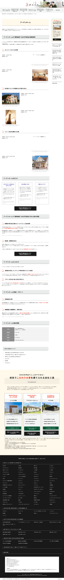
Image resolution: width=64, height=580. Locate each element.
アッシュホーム (36, 474)
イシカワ (4, 476)
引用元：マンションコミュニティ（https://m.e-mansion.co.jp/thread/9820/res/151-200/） (8, 202)
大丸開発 (19, 513)
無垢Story (35, 497)
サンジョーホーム (36, 493)
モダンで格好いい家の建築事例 (54, 541)
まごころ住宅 (20, 497)
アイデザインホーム (6, 472)
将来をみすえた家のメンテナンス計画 (55, 522)
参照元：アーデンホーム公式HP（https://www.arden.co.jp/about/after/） (12, 235)
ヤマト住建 (35, 502)
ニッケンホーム (20, 491)
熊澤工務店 (35, 467)
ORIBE (4, 478)
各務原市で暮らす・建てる (7, 534)
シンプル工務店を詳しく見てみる (13, 428)
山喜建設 (51, 504)
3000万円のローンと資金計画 (38, 522)
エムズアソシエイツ (6, 467)
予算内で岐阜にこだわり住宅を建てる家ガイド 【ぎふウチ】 (54, 0)
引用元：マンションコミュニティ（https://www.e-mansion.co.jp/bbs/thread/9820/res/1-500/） (42, 198)
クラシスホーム (36, 478)
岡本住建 (6, 360)
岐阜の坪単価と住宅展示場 (7, 532)
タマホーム (20, 489)
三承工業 (19, 465)
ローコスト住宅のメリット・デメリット (24, 522)
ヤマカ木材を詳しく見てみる (50, 428)
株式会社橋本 (5, 493)
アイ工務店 (35, 469)
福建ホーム (35, 495)
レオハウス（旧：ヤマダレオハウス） (23, 504)
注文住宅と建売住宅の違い (7, 522)
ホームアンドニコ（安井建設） (7, 495)
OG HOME (4, 465)
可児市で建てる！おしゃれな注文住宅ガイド (12, 562)
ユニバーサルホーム (52, 502)
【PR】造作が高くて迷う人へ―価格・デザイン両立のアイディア (15, 354)
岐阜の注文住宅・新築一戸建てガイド (11, 559)
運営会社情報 (54, 83)
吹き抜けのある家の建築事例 (38, 541)
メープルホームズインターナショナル (55, 497)
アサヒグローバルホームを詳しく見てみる (31, 429)
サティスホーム (7, 362)
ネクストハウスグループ (37, 491)
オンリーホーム (20, 478)
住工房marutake (52, 491)
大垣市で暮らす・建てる (37, 532)
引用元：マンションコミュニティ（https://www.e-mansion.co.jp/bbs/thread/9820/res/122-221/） (25, 199)
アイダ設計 (51, 469)
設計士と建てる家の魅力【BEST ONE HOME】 (12, 564)
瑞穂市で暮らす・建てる (53, 532)
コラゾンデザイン (36, 480)
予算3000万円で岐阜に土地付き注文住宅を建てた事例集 (56, 71)
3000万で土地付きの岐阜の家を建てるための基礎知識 (56, 58)
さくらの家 (51, 465)
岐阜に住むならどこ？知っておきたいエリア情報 (56, 65)
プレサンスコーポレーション (54, 513)
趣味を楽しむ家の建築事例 (22, 541)
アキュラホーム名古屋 (6, 474)
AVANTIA (35, 472)
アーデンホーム (52, 467)
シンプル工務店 (5, 487)
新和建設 (4, 513)
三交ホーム (35, 482)
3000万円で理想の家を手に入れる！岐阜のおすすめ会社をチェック (25, 208)
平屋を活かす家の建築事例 (7, 543)
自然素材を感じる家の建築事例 (22, 543)
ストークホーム (20, 487)
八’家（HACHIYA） (21, 493)
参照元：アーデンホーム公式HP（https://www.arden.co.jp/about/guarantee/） (13, 316)
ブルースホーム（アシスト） (7, 497)
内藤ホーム (35, 513)
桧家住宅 (51, 493)
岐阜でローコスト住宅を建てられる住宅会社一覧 (12, 356)
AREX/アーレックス (5, 469)
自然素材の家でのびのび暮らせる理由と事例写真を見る (50, 433)
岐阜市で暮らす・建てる (22, 532)
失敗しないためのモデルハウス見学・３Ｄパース (9, 525)
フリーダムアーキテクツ (53, 495)
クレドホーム (20, 480)
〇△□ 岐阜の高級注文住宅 (10, 566)
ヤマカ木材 (20, 502)
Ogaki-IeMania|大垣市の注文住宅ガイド (11, 563)
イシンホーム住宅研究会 (22, 476)
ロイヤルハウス (36, 504)
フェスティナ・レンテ (21, 495)
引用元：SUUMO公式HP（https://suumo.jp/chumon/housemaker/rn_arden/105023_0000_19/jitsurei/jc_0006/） (40, 151)
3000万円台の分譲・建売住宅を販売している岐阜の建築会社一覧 (56, 52)
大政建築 (4, 489)
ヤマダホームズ (5, 502)
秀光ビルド (35, 465)
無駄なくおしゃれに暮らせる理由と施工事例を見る (13, 433)
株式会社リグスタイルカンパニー (7, 504)
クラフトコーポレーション (53, 478)
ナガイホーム (5, 491)
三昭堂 (51, 482)
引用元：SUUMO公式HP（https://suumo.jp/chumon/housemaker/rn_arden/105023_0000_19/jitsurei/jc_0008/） (10, 105)
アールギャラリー (21, 469)
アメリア (51, 474)
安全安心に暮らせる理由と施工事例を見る (31, 434)
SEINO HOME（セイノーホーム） (39, 487)
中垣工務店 (20, 467)
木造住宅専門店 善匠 (6, 499)
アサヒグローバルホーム (22, 474)
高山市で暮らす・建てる (22, 534)
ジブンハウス (7, 358)
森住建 (19, 499)
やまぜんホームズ (52, 499)
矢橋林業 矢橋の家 (37, 499)
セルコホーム (51, 487)
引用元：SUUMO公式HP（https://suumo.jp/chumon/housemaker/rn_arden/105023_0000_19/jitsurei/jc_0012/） (40, 65)
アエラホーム (51, 472)
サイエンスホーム (52, 480)
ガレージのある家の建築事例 (7, 541)
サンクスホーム (20, 482)
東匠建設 (51, 489)
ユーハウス (4, 515)
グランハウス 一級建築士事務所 (7, 480)
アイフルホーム (20, 472)
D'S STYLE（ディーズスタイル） (39, 489)
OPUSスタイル (36, 476)
